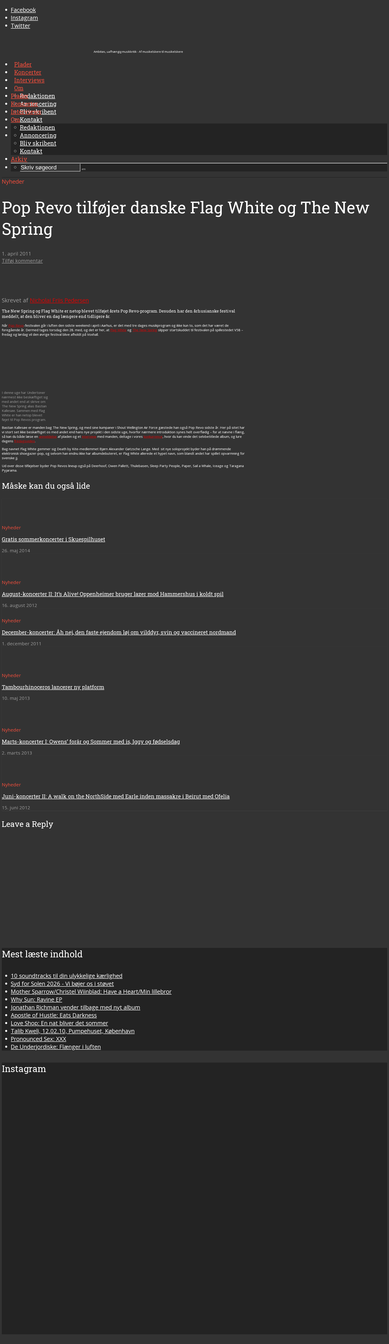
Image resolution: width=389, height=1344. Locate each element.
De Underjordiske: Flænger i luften (56, 1047)
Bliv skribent (38, 143)
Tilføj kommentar (22, 260)
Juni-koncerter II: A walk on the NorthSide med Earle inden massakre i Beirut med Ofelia (116, 796)
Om (15, 119)
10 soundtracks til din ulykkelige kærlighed (66, 976)
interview (89, 436)
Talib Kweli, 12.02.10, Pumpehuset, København (73, 1031)
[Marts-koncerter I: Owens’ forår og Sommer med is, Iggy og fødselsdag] (18, 722)
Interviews (26, 111)
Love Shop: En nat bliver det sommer (59, 1023)
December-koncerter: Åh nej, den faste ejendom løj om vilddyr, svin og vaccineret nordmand (119, 632)
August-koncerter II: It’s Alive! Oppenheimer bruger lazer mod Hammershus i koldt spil (113, 594)
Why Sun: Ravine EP (36, 999)
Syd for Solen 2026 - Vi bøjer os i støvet (62, 984)
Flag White (118, 330)
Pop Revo (16, 325)
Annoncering (38, 135)
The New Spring (144, 330)
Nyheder (13, 181)
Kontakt (31, 151)
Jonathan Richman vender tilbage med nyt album (75, 1007)
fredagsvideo (24, 441)
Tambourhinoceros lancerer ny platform (53, 687)
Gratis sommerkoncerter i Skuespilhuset (53, 539)
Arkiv (19, 159)
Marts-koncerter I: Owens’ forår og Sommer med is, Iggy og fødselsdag (91, 741)
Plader (19, 96)
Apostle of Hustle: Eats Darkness (54, 1015)
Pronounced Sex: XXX (38, 1039)
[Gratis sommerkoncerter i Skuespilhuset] (18, 519)
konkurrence (153, 436)
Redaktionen (37, 127)
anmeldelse (48, 436)
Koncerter (24, 103)
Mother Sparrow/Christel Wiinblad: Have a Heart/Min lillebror (91, 991)
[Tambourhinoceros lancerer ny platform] (18, 667)
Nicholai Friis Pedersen (59, 300)
